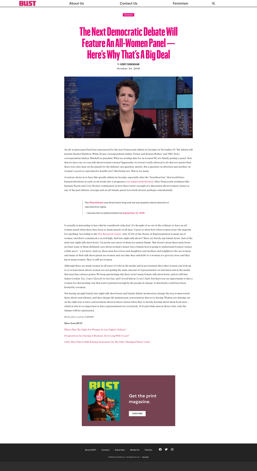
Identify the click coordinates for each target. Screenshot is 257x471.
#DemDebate (96, 202)
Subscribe (120, 450)
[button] (213, 3)
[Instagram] (172, 449)
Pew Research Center (109, 233)
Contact (105, 450)
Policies (148, 450)
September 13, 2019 (134, 213)
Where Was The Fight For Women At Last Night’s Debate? (95, 329)
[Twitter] (166, 449)
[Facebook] (160, 449)
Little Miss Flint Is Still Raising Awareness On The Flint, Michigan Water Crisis (107, 341)
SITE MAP (145, 457)
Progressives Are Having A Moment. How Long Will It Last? (96, 335)
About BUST (90, 450)
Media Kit (134, 450)
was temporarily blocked (139, 181)
